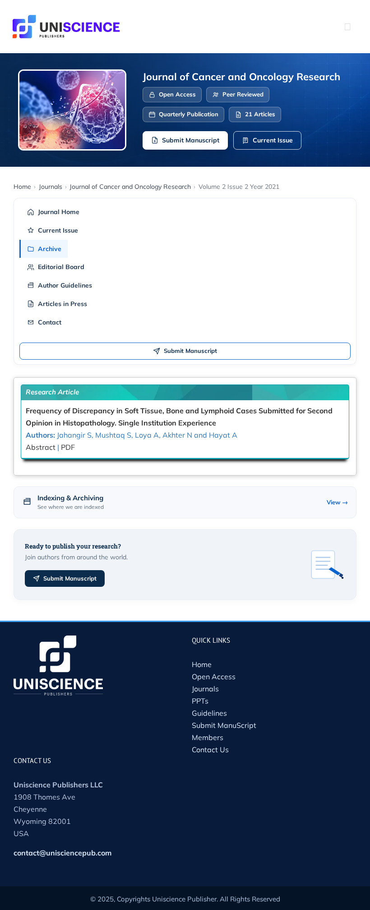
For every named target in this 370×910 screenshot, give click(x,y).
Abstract (41, 447)
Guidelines (209, 713)
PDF (68, 447)
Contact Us (210, 749)
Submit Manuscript (190, 140)
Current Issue (273, 140)
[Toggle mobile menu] (347, 27)
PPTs (200, 700)
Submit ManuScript (224, 725)
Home (202, 664)
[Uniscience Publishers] (66, 20)
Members (207, 737)
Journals (205, 688)
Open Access (214, 676)
